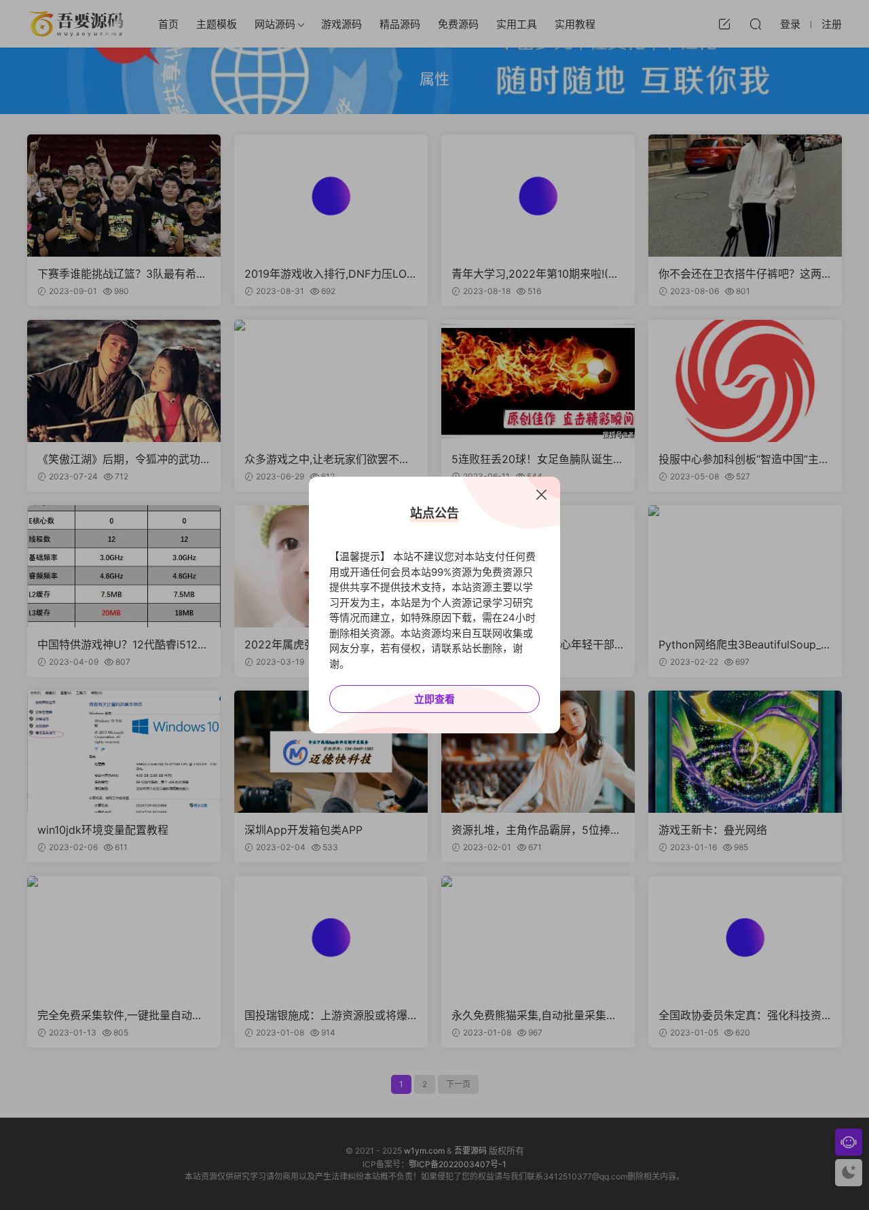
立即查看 (434, 699)
